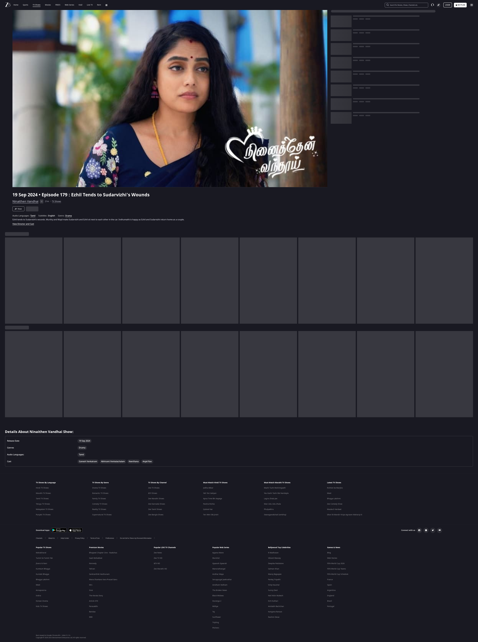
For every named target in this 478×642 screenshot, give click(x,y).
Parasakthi (93, 606)
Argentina (331, 590)
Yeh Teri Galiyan (210, 493)
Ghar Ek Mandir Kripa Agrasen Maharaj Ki (344, 514)
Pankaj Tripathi (274, 579)
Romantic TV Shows (100, 493)
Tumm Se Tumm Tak (44, 558)
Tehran (92, 569)
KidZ (80, 5)
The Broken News (219, 590)
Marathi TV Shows (43, 493)
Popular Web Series (220, 547)
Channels (39, 538)
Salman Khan (273, 569)
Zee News (158, 552)
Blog (329, 552)
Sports (25, 5)
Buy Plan (461, 5)
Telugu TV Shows (43, 504)
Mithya (215, 606)
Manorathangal (218, 569)
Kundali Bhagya (42, 574)
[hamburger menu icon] (472, 5)
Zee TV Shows (154, 488)
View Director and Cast (23, 224)
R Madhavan (273, 552)
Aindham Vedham (219, 585)
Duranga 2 (216, 601)
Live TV (90, 5)
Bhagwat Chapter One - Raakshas (103, 552)
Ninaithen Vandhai (25, 201)
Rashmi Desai (273, 617)
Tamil (32, 215)
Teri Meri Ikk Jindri (210, 514)
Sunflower (216, 617)
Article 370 (93, 601)
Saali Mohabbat (95, 558)
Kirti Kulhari (273, 601)
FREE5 (57, 5)
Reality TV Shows (99, 509)
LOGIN (447, 5)
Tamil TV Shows (42, 498)
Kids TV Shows (42, 606)
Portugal (330, 606)
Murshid (215, 558)
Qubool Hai (208, 509)
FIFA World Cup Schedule (337, 574)
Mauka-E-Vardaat (334, 509)
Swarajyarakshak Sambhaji (275, 514)
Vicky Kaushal (273, 585)
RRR (90, 617)
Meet (329, 493)
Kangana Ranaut (275, 611)
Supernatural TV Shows (102, 514)
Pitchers (215, 628)
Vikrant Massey (274, 558)
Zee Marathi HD (160, 569)
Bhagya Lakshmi (334, 498)
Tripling (215, 622)
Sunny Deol (273, 590)
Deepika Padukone (276, 563)
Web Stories (332, 558)
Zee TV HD (158, 558)
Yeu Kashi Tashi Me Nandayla (276, 493)
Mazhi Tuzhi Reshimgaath (275, 488)
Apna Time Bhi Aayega (212, 498)
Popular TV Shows (43, 547)
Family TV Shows (99, 498)
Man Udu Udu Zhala (272, 504)
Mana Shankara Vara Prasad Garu (103, 579)
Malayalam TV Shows (44, 509)
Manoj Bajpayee (274, 574)
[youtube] (439, 530)
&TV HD (157, 563)
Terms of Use (95, 538)
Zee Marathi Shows (156, 498)
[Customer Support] (432, 5)
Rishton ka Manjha (335, 488)
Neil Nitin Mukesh (275, 595)
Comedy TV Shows (99, 504)
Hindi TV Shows (42, 488)
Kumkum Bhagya (43, 569)
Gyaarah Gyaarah (219, 563)
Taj (213, 611)
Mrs (90, 585)
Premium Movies (96, 547)
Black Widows (218, 595)
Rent (99, 5)
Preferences (110, 538)
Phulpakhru (269, 509)
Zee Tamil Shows (155, 509)
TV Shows (37, 5)
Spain (329, 585)
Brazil (329, 601)
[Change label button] (438, 5)
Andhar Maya (218, 574)
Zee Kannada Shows (156, 504)
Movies (48, 5)
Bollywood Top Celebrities (279, 547)
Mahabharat (41, 552)
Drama (68, 215)
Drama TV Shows (99, 488)
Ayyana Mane (218, 552)
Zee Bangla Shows (155, 514)
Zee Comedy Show (334, 504)
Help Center (65, 538)
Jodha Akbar (208, 488)
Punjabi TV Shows (43, 514)
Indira (38, 595)
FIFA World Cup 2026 (336, 563)
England (330, 595)
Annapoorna (41, 590)
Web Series (69, 5)
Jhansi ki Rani (41, 563)
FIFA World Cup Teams (336, 569)
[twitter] (432, 530)
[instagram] (426, 530)
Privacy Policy (79, 538)
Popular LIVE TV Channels (165, 547)
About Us (51, 538)
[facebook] (419, 530)
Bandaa (92, 611)
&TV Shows (152, 493)
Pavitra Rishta (209, 504)
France (330, 579)
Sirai (91, 590)
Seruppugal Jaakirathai (222, 579)
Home (15, 5)
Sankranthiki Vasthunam (99, 574)
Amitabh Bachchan (276, 606)
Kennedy (92, 563)
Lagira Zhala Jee (270, 498)
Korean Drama (42, 601)
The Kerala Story (96, 595)
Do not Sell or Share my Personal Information (135, 538)
